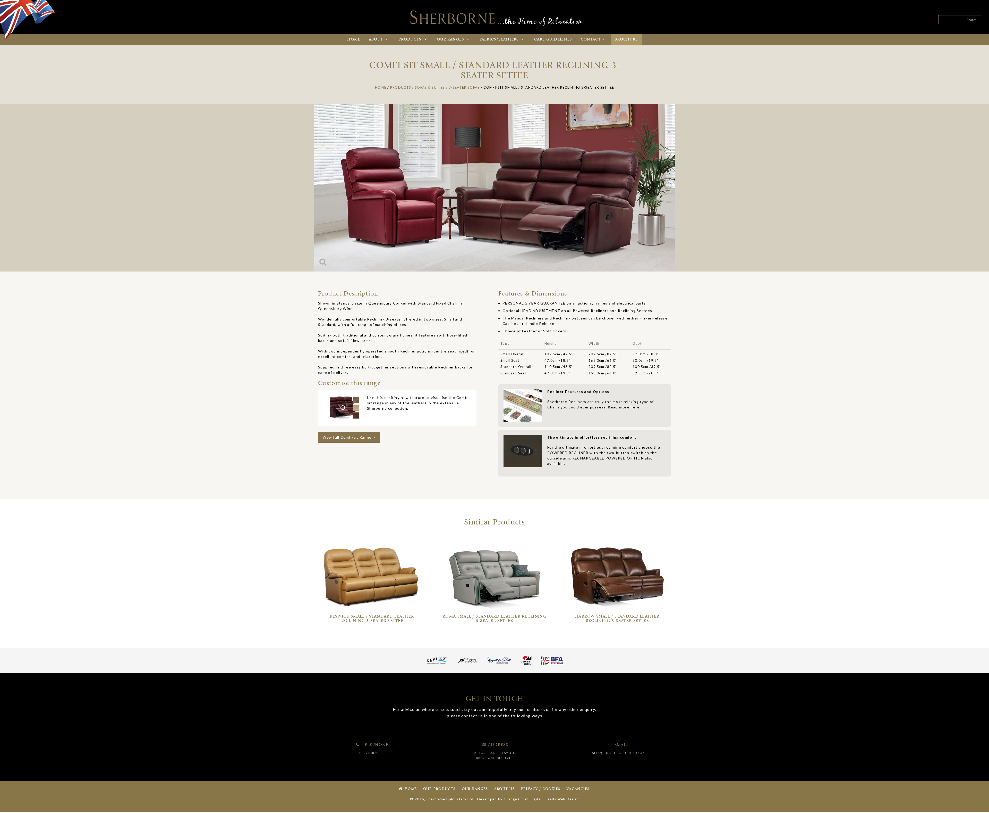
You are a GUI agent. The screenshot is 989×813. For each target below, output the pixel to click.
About (377, 40)
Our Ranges (475, 789)
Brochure (626, 40)
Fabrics (499, 40)
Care (553, 40)
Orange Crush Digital (523, 799)
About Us (504, 789)
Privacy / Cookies (540, 789)
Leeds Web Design (562, 799)
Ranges (451, 40)
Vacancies (578, 789)
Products (410, 40)
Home (353, 40)
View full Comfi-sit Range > (348, 437)
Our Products (439, 789)
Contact (591, 40)
